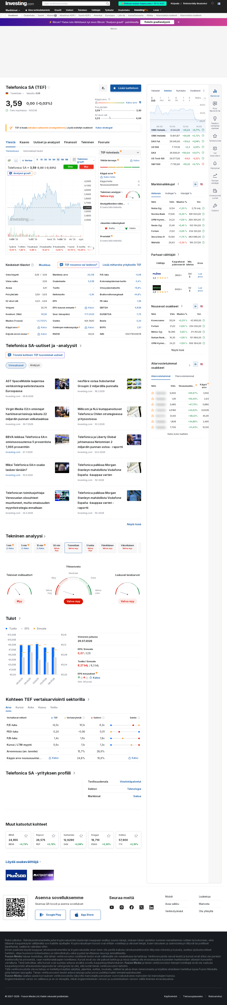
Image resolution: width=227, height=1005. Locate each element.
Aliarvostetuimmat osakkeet (164, 365)
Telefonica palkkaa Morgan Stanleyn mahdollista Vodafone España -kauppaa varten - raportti (99, 500)
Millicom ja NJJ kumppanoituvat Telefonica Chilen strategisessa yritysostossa (100, 414)
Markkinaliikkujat (163, 184)
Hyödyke (181, 90)
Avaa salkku (172, 903)
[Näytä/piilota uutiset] (74, 160)
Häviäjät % (186, 193)
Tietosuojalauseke (193, 996)
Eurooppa (110, 15)
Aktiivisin (156, 193)
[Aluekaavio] (16, 160)
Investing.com (13, 452)
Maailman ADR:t (67, 15)
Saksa (137, 796)
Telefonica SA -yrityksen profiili (38, 773)
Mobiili (169, 896)
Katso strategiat (104, 127)
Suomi (41, 15)
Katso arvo (131, 102)
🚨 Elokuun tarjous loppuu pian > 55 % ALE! (142, 3)
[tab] (10, 547)
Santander (69, 835)
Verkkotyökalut (174, 911)
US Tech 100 (157, 158)
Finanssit (70, 142)
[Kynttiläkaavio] (9, 160)
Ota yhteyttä (206, 911)
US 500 (155, 147)
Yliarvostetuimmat (184, 376)
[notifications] (213, 3)
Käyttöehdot (170, 996)
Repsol (40, 835)
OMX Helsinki (158, 135)
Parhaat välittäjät (163, 254)
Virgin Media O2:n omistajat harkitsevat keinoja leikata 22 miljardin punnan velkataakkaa (27, 414)
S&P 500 (155, 164)
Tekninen (87, 142)
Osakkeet (13, 15)
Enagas (95, 835)
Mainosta (204, 903)
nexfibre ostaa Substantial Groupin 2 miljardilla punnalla (98, 383)
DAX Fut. (155, 141)
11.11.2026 (89, 314)
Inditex (122, 835)
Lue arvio (200, 275)
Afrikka (149, 15)
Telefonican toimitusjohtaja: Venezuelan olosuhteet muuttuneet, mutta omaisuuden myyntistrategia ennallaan (28, 500)
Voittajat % (170, 193)
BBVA (11, 835)
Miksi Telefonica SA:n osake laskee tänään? (25, 467)
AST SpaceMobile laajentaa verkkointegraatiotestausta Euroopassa (25, 386)
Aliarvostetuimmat (160, 376)
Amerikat (98, 15)
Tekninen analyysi (24, 536)
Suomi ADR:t (84, 15)
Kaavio (24, 142)
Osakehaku (124, 10)
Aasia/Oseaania (135, 15)
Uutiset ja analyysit (47, 142)
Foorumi (103, 142)
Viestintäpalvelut (130, 781)
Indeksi (168, 90)
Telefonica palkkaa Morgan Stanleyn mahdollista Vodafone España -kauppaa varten (99, 470)
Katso (55, 757)
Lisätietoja (205, 896)
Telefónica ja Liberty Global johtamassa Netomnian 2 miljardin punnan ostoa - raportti (100, 442)
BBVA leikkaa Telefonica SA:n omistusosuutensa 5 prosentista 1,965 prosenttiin (28, 442)
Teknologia (134, 788)
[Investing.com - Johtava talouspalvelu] (20, 3)
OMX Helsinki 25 (160, 129)
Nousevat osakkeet (164, 306)
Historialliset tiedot (33, 151)
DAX (153, 152)
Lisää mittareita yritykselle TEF (122, 264)
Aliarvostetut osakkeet (166, 15)
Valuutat (155, 90)
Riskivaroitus (215, 996)
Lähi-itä (121, 15)
